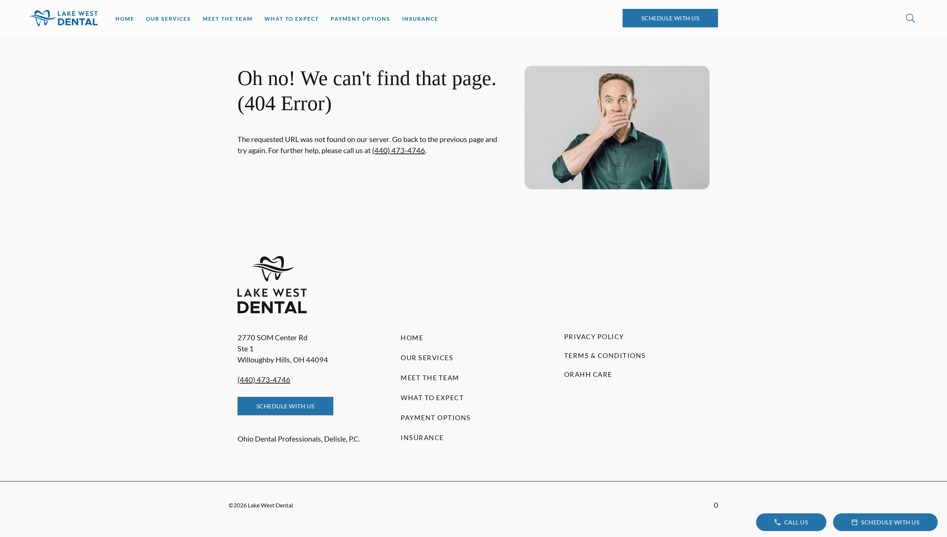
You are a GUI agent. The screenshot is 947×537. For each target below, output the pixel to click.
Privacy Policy (594, 336)
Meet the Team (228, 19)
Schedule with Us (670, 17)
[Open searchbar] (910, 18)
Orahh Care (588, 374)
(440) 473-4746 (398, 150)
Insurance (420, 19)
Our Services (168, 19)
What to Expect (291, 19)
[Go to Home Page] (63, 18)
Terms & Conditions (605, 355)
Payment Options (360, 19)
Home (124, 19)
